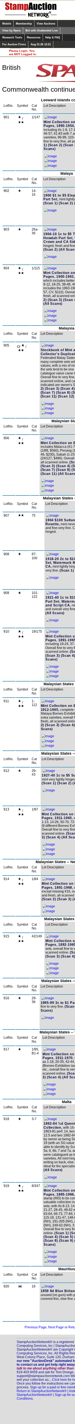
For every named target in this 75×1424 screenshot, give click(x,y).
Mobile (6, 23)
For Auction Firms (14, 44)
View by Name (11, 30)
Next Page (56, 1327)
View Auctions (46, 23)
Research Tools (12, 37)
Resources (33, 37)
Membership (24, 23)
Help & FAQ (52, 37)
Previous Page (35, 1327)
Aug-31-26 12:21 (41, 44)
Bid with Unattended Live (41, 30)
